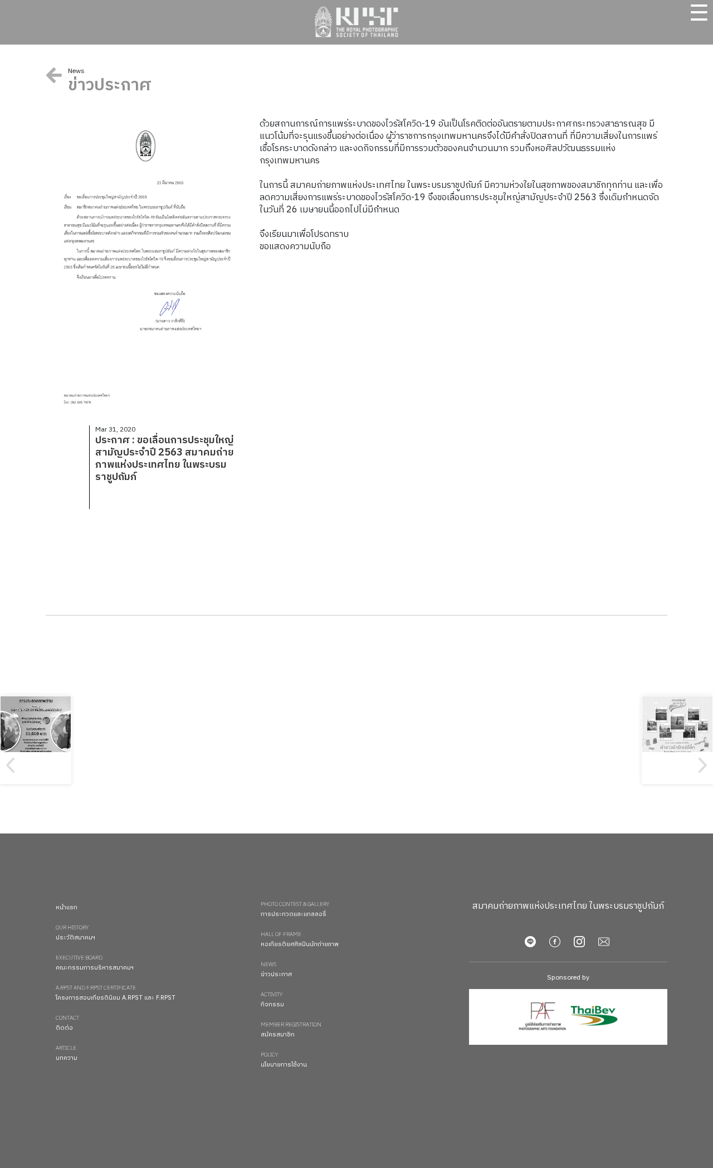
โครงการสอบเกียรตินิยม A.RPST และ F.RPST (115, 994)
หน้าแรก (66, 908)
